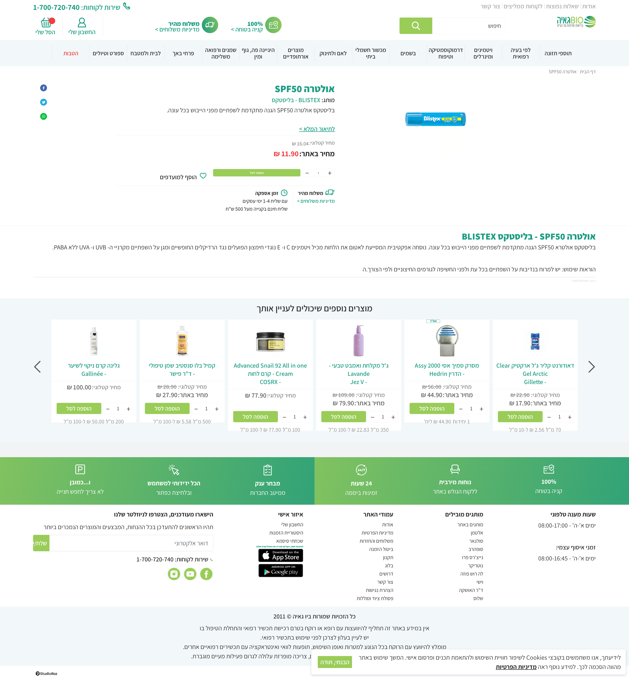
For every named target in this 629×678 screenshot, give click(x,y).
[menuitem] (558, 53)
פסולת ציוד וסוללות (375, 598)
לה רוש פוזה (471, 573)
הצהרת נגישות (379, 590)
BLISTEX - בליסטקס (296, 100)
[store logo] (576, 22)
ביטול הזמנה (381, 549)
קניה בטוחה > (247, 29)
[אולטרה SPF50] (43, 116)
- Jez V (359, 373)
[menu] (314, 53)
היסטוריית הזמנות (286, 532)
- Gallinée (94, 369)
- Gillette (535, 373)
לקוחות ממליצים (523, 6)
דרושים (386, 573)
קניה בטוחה (548, 486)
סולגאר (476, 540)
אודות (589, 6)
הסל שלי (46, 32)
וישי (480, 581)
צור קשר (490, 6)
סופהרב (475, 549)
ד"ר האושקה (471, 590)
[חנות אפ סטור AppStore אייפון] (280, 555)
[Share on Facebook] (43, 87)
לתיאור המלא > (317, 129)
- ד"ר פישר (182, 369)
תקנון (388, 557)
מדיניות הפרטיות (377, 532)
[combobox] (453, 26)
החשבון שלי (81, 32)
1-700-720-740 (56, 7)
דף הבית (588, 71)
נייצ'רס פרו (472, 557)
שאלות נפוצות (562, 6)
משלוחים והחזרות (376, 540)
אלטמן (477, 532)
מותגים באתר (470, 524)
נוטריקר (475, 565)
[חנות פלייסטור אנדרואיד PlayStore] (280, 570)
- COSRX (270, 373)
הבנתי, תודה (334, 662)
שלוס (478, 598)
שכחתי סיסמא (289, 540)
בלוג (389, 565)
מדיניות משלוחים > (177, 29)
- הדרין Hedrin (447, 369)
